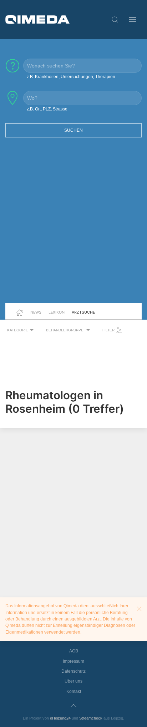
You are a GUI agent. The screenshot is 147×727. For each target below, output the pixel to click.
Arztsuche (83, 312)
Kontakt (73, 691)
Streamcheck (90, 718)
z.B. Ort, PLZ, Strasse (47, 109)
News (35, 312)
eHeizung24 (60, 718)
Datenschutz (73, 671)
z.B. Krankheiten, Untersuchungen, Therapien (71, 76)
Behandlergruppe (65, 330)
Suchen (73, 130)
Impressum (73, 661)
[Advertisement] (73, 225)
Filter (109, 330)
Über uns (73, 681)
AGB (73, 651)
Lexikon (57, 312)
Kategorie (17, 330)
